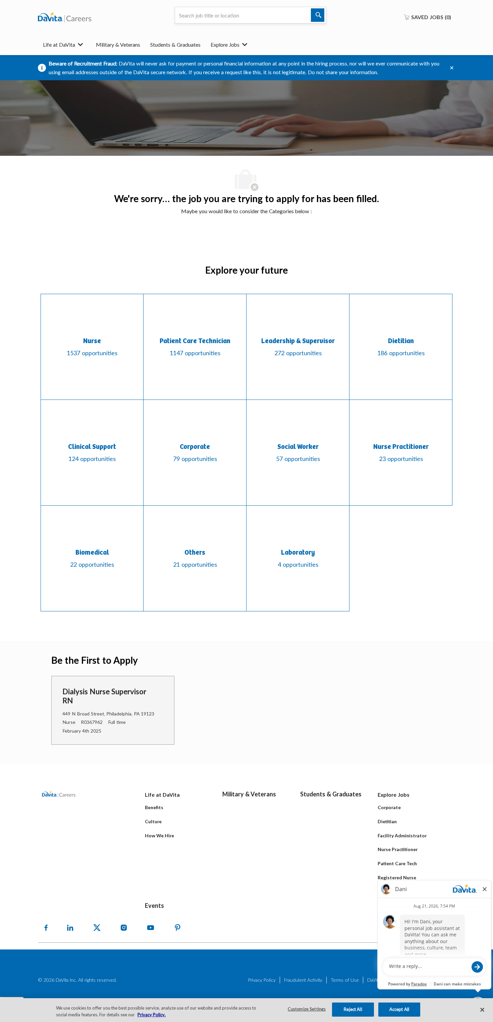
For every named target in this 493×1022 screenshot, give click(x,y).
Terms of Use (345, 980)
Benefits (154, 807)
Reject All (353, 1009)
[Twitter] (97, 928)
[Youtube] (151, 928)
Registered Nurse (397, 877)
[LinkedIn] (70, 928)
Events (154, 905)
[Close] (482, 1009)
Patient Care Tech (397, 863)
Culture (153, 821)
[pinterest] (177, 928)
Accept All (399, 1009)
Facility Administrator (402, 835)
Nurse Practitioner (398, 849)
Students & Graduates (175, 44)
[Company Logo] (64, 17)
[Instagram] (124, 928)
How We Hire (159, 835)
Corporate (389, 807)
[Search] (317, 15)
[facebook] (46, 928)
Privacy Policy (262, 980)
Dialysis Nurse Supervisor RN (104, 696)
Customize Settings (307, 1009)
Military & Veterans (118, 44)
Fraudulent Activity (303, 980)
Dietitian (387, 821)
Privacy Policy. (152, 1014)
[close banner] (451, 67)
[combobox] (250, 15)
